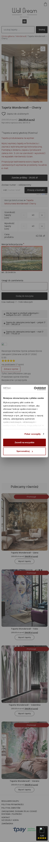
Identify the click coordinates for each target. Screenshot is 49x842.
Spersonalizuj (23, 451)
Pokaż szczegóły (32, 434)
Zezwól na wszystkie (24, 442)
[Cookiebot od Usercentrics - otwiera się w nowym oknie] (34, 388)
